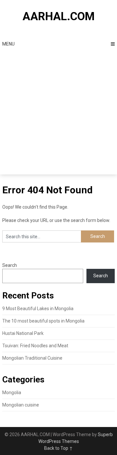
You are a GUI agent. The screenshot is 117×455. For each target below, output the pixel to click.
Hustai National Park (23, 333)
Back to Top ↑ (58, 448)
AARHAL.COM (58, 16)
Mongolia (11, 392)
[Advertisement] (58, 112)
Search (9, 265)
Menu (8, 44)
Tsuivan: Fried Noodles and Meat (35, 345)
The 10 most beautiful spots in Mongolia (43, 321)
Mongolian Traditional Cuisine (32, 358)
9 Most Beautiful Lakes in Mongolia (37, 308)
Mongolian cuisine (20, 404)
